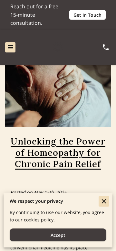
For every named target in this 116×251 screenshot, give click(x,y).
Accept (58, 235)
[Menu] (10, 47)
